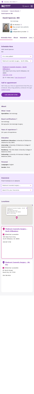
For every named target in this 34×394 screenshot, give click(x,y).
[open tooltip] (21, 24)
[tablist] (17, 37)
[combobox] (17, 56)
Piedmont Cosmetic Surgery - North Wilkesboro (16, 230)
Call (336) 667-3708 (11, 94)
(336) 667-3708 (7, 75)
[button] (16, 217)
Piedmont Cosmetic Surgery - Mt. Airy (17, 263)
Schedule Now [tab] (6, 37)
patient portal (5, 90)
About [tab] (16, 37)
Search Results (14, 11)
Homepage (4, 11)
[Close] (26, 208)
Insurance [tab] (23, 37)
